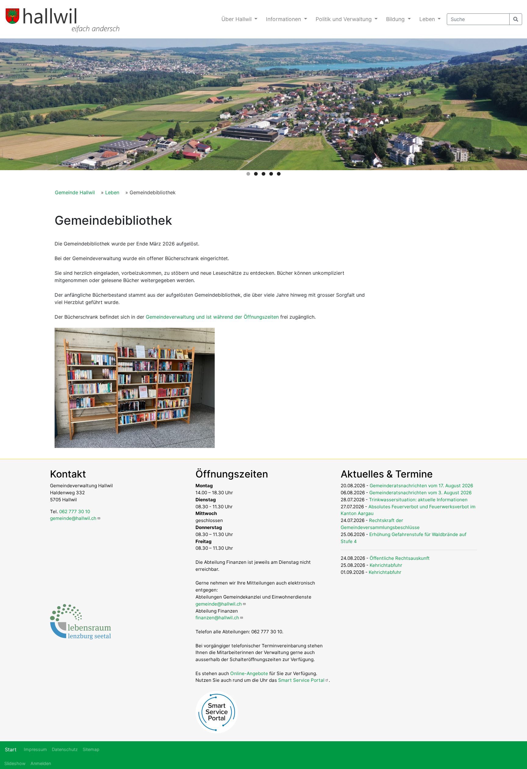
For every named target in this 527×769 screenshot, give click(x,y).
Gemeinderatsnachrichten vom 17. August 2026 (421, 485)
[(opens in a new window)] (80, 621)
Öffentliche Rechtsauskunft (400, 558)
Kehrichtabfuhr (386, 565)
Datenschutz (65, 749)
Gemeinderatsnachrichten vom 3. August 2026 (420, 492)
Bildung (396, 19)
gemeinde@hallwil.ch (73, 518)
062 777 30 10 (74, 511)
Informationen (284, 19)
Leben (427, 19)
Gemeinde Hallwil (75, 192)
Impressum (35, 749)
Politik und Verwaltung (344, 19)
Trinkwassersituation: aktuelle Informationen (418, 500)
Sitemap (91, 749)
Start (10, 749)
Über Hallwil (237, 19)
